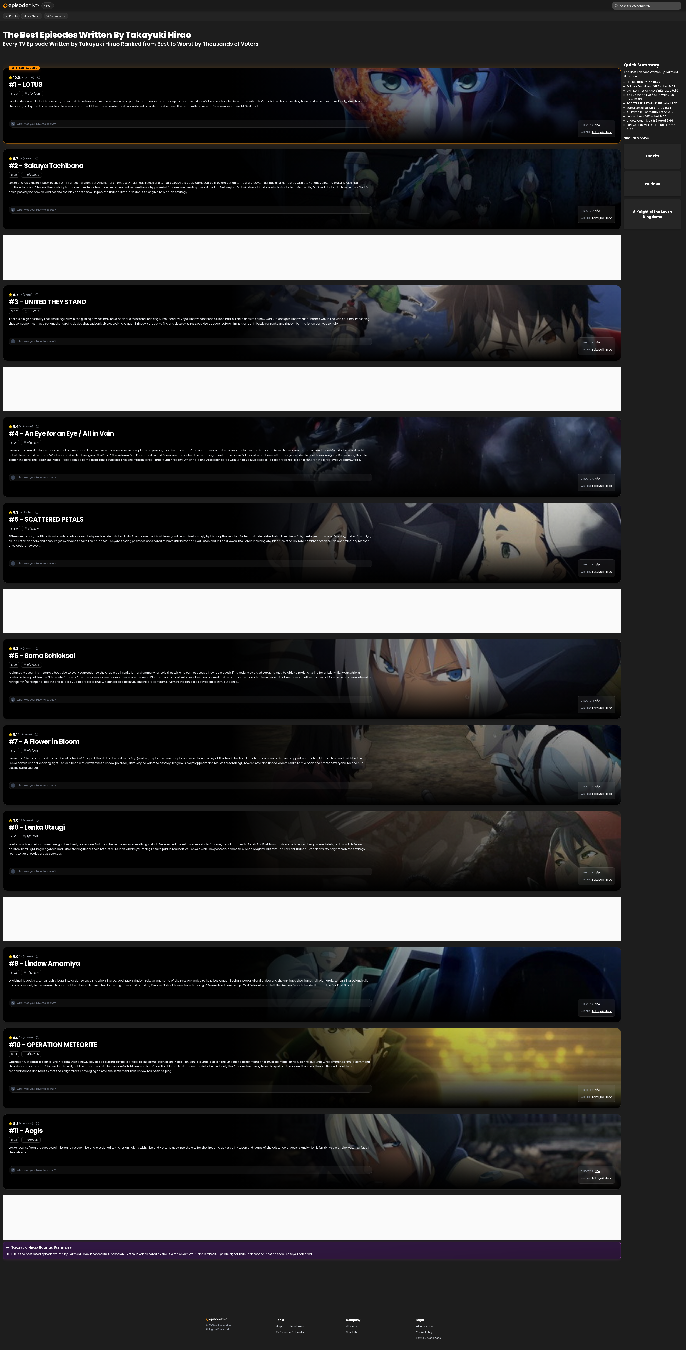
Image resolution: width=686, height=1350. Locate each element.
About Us (351, 1332)
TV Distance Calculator (290, 1332)
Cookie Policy (424, 1332)
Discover (55, 16)
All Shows (351, 1326)
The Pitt (652, 156)
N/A (597, 125)
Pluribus (652, 183)
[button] (190, 125)
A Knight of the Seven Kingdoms (652, 214)
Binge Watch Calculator (290, 1326)
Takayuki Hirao (602, 132)
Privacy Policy (424, 1326)
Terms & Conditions (428, 1338)
